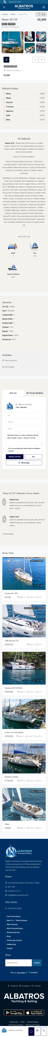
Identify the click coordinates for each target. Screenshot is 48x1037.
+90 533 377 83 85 (14, 908)
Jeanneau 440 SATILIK (13, 688)
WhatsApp (25, 463)
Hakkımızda (11, 944)
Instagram (26, 986)
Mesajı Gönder (15, 457)
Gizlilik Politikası (33, 1022)
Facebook (14, 986)
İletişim (10, 948)
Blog (8, 936)
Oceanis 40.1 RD (11, 593)
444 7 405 (17, 2)
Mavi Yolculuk (12, 924)
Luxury (33, 608)
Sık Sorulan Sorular (14, 940)
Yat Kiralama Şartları (15, 1025)
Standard (12, 24)
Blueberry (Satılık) (11, 777)
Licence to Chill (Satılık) (14, 732)
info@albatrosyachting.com (18, 895)
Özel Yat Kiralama (14, 916)
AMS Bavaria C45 (12, 641)
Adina (7, 824)
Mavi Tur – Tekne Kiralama (17, 920)
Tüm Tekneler (21, 407)
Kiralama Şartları (13, 932)
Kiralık (4, 24)
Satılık (27, 608)
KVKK (23, 1022)
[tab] (6, 60)
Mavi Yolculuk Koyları (15, 928)
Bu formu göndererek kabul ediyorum (24, 450)
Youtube (37, 986)
